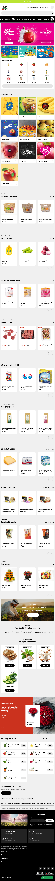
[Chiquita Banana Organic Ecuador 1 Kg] (31, 745)
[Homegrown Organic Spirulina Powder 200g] (9, 418)
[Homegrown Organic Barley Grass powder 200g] (27, 418)
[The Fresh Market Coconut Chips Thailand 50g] (9, 533)
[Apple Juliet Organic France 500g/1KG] (5, 753)
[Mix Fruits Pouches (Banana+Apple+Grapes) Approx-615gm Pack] (9, 208)
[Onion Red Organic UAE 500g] (31, 761)
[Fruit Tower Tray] (9, 575)
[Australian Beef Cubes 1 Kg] (27, 334)
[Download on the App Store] (40, 873)
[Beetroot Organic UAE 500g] (31, 753)
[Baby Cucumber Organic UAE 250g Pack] (5, 761)
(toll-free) (40, 833)
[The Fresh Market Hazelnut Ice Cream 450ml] (45, 499)
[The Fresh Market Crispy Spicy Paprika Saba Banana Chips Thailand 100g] (27, 533)
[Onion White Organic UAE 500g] (31, 770)
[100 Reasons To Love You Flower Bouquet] (32, 712)
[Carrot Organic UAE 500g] (5, 770)
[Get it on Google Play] (49, 873)
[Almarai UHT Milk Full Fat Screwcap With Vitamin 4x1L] (46, 460)
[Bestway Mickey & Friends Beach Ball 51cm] (9, 376)
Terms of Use (46, 824)
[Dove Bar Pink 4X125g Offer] (9, 292)
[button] (2, 1)
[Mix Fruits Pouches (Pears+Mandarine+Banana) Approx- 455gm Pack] (46, 208)
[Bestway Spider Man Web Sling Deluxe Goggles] (27, 376)
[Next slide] (52, 226)
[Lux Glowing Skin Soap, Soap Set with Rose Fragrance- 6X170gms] (46, 292)
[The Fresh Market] (27, 34)
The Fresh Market (8, 877)
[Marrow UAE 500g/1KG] (27, 250)
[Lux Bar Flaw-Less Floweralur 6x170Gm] (27, 292)
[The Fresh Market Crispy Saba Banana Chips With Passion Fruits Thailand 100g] (46, 533)
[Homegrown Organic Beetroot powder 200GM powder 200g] (46, 418)
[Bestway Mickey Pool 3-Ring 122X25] (46, 376)
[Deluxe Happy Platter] (46, 575)
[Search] (52, 13)
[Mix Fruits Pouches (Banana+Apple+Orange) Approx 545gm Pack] (27, 208)
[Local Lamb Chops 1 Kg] (9, 334)
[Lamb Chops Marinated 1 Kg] (46, 334)
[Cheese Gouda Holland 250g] (9, 460)
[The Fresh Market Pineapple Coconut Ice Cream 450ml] (9, 499)
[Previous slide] (48, 226)
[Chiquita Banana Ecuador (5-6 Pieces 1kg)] (9, 250)
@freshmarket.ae (11, 840)
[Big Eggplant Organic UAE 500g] (5, 778)
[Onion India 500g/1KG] (46, 250)
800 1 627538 (35, 833)
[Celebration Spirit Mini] (27, 575)
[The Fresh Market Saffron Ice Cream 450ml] (27, 499)
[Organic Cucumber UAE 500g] (5, 745)
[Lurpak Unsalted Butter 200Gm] (27, 460)
